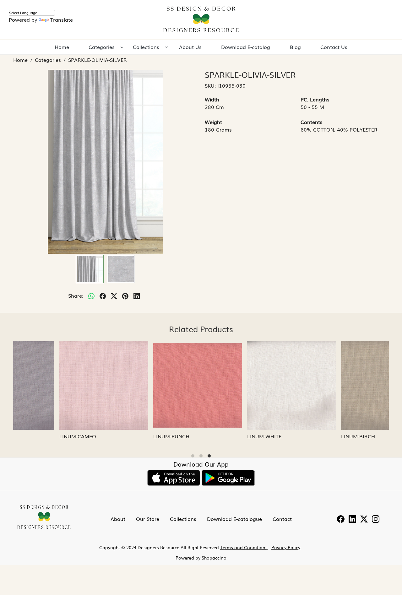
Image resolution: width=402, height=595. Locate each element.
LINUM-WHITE (221, 436)
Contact (282, 518)
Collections (146, 47)
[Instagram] (376, 520)
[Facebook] (341, 520)
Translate (61, 19)
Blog (295, 47)
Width (212, 99)
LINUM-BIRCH (314, 436)
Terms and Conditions (244, 547)
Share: (75, 295)
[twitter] (114, 295)
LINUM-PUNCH (128, 436)
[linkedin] (136, 295)
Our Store (147, 518)
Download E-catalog (245, 47)
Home (62, 47)
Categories (102, 47)
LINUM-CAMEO (34, 436)
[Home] (201, 19)
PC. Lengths (315, 99)
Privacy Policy (285, 547)
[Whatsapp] (91, 295)
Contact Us (333, 47)
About (118, 518)
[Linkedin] (352, 520)
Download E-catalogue (234, 518)
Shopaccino (214, 557)
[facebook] (102, 295)
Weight (213, 122)
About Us (190, 47)
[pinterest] (125, 295)
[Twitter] (364, 520)
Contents (312, 122)
